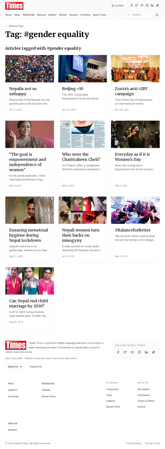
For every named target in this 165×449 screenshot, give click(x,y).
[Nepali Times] (15, 345)
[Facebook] (131, 6)
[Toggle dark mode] (157, 15)
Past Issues (143, 395)
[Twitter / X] (136, 6)
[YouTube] (142, 6)
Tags (109, 395)
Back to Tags (16, 26)
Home (8, 14)
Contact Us (35, 366)
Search (141, 406)
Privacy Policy (134, 443)
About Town (99, 14)
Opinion (52, 14)
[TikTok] (157, 6)
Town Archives (145, 400)
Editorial (41, 14)
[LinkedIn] (152, 6)
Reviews (73, 14)
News (17, 14)
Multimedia (28, 14)
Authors (110, 400)
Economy (85, 14)
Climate (63, 14)
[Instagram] (147, 6)
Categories (112, 389)
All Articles (143, 389)
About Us (13, 366)
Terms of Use (152, 443)
